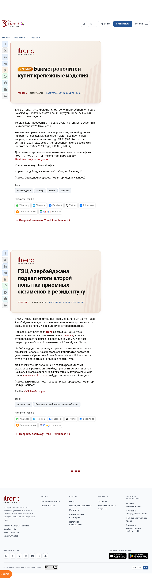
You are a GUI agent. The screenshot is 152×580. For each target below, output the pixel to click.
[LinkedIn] (39, 556)
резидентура (23, 404)
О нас (72, 501)
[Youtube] (25, 556)
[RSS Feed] (45, 556)
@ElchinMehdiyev (34, 391)
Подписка (102, 501)
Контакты (74, 510)
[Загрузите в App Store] (118, 556)
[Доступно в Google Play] (138, 556)
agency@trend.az (11, 536)
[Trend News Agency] (12, 499)
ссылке (68, 335)
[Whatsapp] (6, 556)
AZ (140, 567)
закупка (65, 190)
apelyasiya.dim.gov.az (35, 375)
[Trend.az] (13, 23)
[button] (5, 44)
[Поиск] (84, 24)
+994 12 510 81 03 (11, 532)
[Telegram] (32, 556)
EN (134, 567)
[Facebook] (12, 556)
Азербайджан (24, 190)
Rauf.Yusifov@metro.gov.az (31, 159)
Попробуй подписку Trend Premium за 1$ (44, 220)
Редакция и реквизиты (80, 505)
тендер (39, 190)
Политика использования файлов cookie (133, 528)
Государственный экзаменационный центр (56, 404)
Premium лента (48, 505)
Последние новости (50, 501)
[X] (19, 556)
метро (52, 190)
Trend (49, 331)
